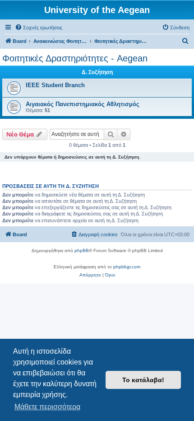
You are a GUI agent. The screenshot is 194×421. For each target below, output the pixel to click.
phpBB (81, 250)
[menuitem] (38, 27)
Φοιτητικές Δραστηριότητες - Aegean (75, 58)
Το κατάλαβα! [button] (143, 380)
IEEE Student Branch (55, 85)
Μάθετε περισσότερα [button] (47, 407)
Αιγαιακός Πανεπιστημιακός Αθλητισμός (82, 104)
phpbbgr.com (126, 266)
